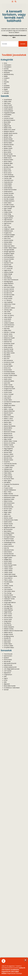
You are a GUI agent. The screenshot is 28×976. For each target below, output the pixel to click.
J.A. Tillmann (7, 300)
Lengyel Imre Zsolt (9, 388)
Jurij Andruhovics (9, 325)
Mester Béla (7, 422)
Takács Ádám (8, 567)
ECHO (5, 680)
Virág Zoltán (7, 621)
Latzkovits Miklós (9, 381)
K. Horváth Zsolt (8, 327)
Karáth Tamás (8, 336)
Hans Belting (7, 278)
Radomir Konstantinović (11, 495)
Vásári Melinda (8, 610)
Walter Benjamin (9, 627)
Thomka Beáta (8, 582)
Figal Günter (7, 223)
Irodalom (6, 78)
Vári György (7, 604)
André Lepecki (8, 109)
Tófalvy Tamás (8, 586)
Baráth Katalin (8, 139)
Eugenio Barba (8, 218)
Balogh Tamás (8, 135)
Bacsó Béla (7, 122)
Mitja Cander (8, 439)
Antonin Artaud (8, 118)
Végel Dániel (8, 612)
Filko (5, 676)
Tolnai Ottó (7, 587)
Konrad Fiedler (8, 366)
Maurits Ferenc (8, 413)
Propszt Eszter (8, 488)
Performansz (8, 659)
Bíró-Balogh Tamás (10, 156)
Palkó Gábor (8, 473)
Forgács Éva (7, 233)
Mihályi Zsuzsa (8, 435)
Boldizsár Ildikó (8, 163)
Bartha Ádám (8, 143)
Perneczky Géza (9, 479)
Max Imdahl (7, 415)
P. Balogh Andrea (9, 465)
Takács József (8, 569)
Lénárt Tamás (8, 385)
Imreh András (8, 298)
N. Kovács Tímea (9, 447)
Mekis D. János (8, 419)
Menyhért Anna (8, 420)
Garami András (8, 240)
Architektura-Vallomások (12, 688)
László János (8, 379)
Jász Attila (7, 312)
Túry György (7, 593)
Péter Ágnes (7, 480)
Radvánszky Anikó (9, 497)
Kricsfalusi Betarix (9, 372)
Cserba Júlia (7, 178)
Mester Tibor (8, 424)
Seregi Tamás (8, 525)
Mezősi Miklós (8, 428)
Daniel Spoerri (8, 191)
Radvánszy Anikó (9, 499)
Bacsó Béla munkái (9, 686)
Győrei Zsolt (7, 265)
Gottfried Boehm (9, 257)
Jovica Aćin (7, 321)
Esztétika (6, 86)
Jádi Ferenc (7, 306)
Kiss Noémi (7, 357)
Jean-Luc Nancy (9, 315)
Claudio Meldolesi (9, 176)
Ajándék (6, 93)
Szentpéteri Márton (10, 555)
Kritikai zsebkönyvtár (10, 667)
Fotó (5, 80)
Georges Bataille (9, 250)
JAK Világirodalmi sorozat (11, 669)
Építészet (7, 87)
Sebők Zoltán (8, 522)
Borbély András (8, 167)
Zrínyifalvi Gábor (9, 647)
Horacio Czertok (9, 289)
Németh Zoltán (8, 460)
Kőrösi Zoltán (8, 370)
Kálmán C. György (9, 332)
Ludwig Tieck (8, 403)
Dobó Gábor (8, 203)
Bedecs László (8, 148)
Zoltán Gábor (8, 644)
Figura (6, 678)
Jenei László (7, 319)
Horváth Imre (8, 293)
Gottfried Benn (8, 255)
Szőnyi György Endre (10, 565)
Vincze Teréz (8, 619)
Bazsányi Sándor (9, 145)
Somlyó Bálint (8, 535)
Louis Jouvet (7, 396)
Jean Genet (7, 313)
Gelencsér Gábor (9, 246)
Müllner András (8, 445)
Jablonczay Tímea (9, 304)
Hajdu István (7, 270)
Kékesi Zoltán (8, 340)
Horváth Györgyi (9, 291)
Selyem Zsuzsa (8, 524)
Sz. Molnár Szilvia (9, 540)
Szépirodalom (8, 71)
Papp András (8, 475)
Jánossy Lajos (8, 310)
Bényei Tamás (8, 154)
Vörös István (8, 625)
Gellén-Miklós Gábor (10, 248)
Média (6, 76)
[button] (25, 960)
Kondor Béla (7, 364)
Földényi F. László (9, 229)
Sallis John (7, 514)
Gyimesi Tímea (8, 263)
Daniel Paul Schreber (10, 190)
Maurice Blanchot (9, 411)
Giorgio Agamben (9, 251)
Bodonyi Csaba (8, 160)
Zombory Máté (8, 646)
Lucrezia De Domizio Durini (12, 402)
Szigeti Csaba (8, 557)
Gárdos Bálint (8, 242)
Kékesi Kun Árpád (9, 338)
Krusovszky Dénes (9, 373)
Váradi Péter (8, 601)
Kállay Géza (7, 330)
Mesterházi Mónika (9, 426)
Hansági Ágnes (8, 282)
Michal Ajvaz (7, 430)
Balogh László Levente (10, 133)
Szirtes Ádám (8, 561)
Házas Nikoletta (8, 283)
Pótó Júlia (7, 486)
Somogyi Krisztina (9, 537)
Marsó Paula (7, 407)
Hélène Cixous (8, 285)
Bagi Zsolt (7, 124)
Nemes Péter (8, 452)
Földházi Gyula (8, 231)
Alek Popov (7, 103)
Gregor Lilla (7, 261)
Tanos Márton (8, 578)
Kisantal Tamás (8, 349)
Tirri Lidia (6, 584)
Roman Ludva (8, 509)
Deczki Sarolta (8, 195)
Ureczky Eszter (8, 595)
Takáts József (8, 572)
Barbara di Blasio (9, 141)
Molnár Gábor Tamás (10, 441)
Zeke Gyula (7, 640)
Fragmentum (8, 675)
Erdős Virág (7, 214)
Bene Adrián (7, 152)
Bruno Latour (8, 173)
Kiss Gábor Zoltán (9, 353)
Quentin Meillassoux (10, 490)
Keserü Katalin (8, 345)
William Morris (8, 632)
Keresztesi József (9, 343)
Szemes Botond (8, 554)
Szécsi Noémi (8, 552)
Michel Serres (8, 434)
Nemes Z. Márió (8, 454)
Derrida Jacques (9, 199)
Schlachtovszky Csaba (11, 520)
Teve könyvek (8, 654)
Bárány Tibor (8, 137)
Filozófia (6, 82)
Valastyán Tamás (9, 599)
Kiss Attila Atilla (8, 351)
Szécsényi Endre (9, 550)
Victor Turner (8, 614)
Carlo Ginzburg (8, 175)
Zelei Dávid (7, 642)
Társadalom (7, 67)
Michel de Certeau (9, 432)
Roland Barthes (8, 507)
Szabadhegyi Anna (9, 542)
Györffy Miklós (8, 266)
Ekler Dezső (7, 210)
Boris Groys (7, 169)
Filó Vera (6, 225)
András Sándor (8, 107)
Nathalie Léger (8, 450)
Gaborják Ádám (9, 236)
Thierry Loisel (8, 580)
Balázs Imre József (9, 130)
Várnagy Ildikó (8, 606)
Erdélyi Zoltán (8, 212)
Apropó (6, 690)
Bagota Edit (7, 126)
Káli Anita (6, 328)
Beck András (8, 146)
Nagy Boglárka (8, 449)
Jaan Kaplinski (8, 302)
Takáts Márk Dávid (9, 574)
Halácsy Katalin (8, 272)
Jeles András (8, 317)
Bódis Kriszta (8, 158)
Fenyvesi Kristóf (8, 221)
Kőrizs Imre (7, 368)
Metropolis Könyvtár (10, 663)
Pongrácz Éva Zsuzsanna (11, 484)
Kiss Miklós (7, 355)
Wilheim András (8, 629)
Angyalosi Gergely (9, 113)
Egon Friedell (8, 208)
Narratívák (7, 661)
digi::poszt (7, 684)
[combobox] (9, 44)
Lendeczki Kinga (9, 387)
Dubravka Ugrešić (9, 206)
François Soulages (9, 235)
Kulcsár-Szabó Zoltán (10, 375)
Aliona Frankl (8, 105)
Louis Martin (7, 398)
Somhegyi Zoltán (9, 533)
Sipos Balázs (7, 531)
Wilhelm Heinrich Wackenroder (13, 631)
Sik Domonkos (8, 529)
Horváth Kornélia (9, 295)
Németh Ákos (8, 458)
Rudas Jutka (7, 510)
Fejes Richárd (8, 220)
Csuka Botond (8, 182)
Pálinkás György (9, 471)
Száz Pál (6, 548)
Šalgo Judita (7, 512)
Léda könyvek (8, 665)
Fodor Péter (7, 227)
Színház (6, 69)
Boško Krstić (7, 171)
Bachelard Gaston (9, 120)
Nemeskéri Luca (9, 456)
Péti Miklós (7, 482)
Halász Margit (8, 274)
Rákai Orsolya (8, 501)
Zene (5, 63)
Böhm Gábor (8, 161)
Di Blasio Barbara (9, 201)
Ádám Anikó (7, 101)
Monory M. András (9, 443)
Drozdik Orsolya (9, 205)
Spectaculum (8, 656)
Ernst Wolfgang (8, 216)
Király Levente (8, 347)
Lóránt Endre (8, 392)
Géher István (8, 244)
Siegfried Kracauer (9, 527)
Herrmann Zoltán (9, 287)
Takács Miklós (8, 571)
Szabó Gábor (8, 544)
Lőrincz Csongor (9, 394)
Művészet (7, 72)
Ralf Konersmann (9, 503)
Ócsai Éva (7, 462)
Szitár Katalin (8, 563)
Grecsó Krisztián (9, 259)
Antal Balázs (7, 114)
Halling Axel (7, 276)
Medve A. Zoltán (9, 417)
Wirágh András (8, 634)
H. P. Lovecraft (8, 268)
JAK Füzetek (7, 671)
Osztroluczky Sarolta (10, 464)
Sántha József (8, 518)
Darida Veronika (9, 193)
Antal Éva (7, 116)
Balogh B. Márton (9, 131)
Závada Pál (7, 638)
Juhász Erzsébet (9, 323)
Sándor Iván (7, 516)
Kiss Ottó (6, 358)
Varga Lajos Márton (10, 602)
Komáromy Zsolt (9, 362)
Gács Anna (7, 238)
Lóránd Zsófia (8, 390)
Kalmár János (8, 334)
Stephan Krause (9, 539)
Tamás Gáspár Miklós (10, 576)
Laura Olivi (7, 383)
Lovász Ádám (8, 400)
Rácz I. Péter (7, 492)
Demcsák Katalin (9, 197)
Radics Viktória (8, 494)
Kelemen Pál (8, 342)
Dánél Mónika (8, 188)
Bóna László (7, 165)
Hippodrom (7, 673)
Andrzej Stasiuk (8, 111)
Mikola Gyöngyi (8, 437)
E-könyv (6, 91)
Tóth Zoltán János (9, 591)
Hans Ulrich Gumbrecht (11, 280)
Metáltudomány (9, 74)
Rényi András (8, 505)
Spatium (6, 658)
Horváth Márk (8, 297)
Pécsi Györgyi (8, 477)
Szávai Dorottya (9, 546)
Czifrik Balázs (8, 184)
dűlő (5, 682)
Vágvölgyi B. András (10, 597)
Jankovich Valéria (9, 308)
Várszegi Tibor (8, 608)
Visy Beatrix (7, 623)
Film (5, 84)
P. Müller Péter (8, 467)
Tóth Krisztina (8, 589)
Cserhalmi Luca (8, 180)
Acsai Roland (8, 99)
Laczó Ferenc (8, 377)
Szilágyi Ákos (8, 559)
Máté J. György (8, 409)
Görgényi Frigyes (9, 253)
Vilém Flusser (8, 616)
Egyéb (6, 89)
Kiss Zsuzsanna (8, 360)
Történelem (7, 65)
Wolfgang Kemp (9, 636)
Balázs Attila (7, 128)
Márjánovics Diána (9, 405)
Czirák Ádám (8, 186)
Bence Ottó (7, 150)
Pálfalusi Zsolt (8, 469)
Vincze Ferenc (8, 617)
